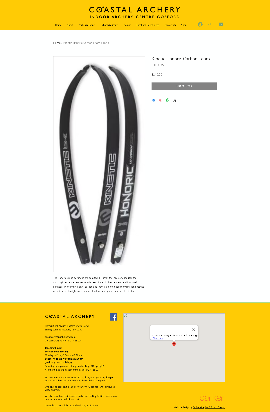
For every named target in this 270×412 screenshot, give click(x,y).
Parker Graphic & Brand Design (209, 407)
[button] (221, 23)
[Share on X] (175, 100)
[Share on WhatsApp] (168, 100)
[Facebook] (113, 317)
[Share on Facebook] (154, 100)
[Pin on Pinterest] (161, 100)
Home (57, 43)
